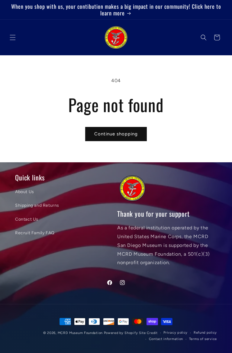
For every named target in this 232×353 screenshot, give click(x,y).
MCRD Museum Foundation (80, 333)
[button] (12, 37)
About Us (24, 191)
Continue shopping (116, 134)
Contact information (166, 339)
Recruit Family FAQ (35, 232)
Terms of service (203, 339)
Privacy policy (175, 333)
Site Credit (148, 333)
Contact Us (26, 219)
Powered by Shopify (121, 333)
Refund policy (205, 333)
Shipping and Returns (37, 205)
